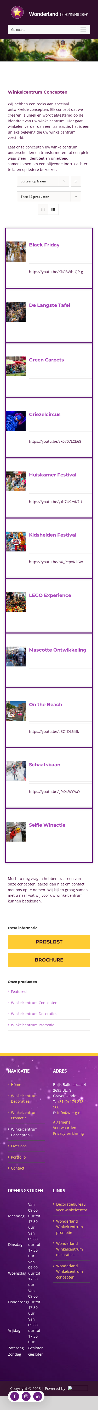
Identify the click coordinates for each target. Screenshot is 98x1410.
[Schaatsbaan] (16, 771)
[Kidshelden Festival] (16, 541)
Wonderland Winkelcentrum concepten (69, 1271)
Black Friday (44, 245)
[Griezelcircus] (16, 421)
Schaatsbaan (44, 765)
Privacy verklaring (68, 1133)
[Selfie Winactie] (16, 832)
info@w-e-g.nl (69, 1112)
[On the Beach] (16, 711)
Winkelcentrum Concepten (34, 1002)
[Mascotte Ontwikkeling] (16, 656)
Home (16, 1084)
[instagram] (26, 1396)
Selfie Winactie (47, 825)
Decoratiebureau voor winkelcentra (71, 1207)
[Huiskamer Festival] (16, 481)
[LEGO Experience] (16, 602)
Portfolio (18, 1157)
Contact (17, 1168)
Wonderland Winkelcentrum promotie (69, 1227)
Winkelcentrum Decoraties (34, 1013)
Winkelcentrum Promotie (32, 1024)
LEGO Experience (50, 595)
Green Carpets (46, 360)
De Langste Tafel (49, 305)
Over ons (19, 1145)
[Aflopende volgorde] (76, 181)
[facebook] (14, 1396)
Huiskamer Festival (52, 475)
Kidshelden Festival (52, 535)
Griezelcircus (45, 414)
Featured (19, 991)
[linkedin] (37, 1396)
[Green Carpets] (16, 366)
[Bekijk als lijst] (53, 209)
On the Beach (45, 704)
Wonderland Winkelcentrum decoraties (69, 1249)
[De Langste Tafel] (16, 312)
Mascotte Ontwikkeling (58, 650)
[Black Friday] (16, 251)
